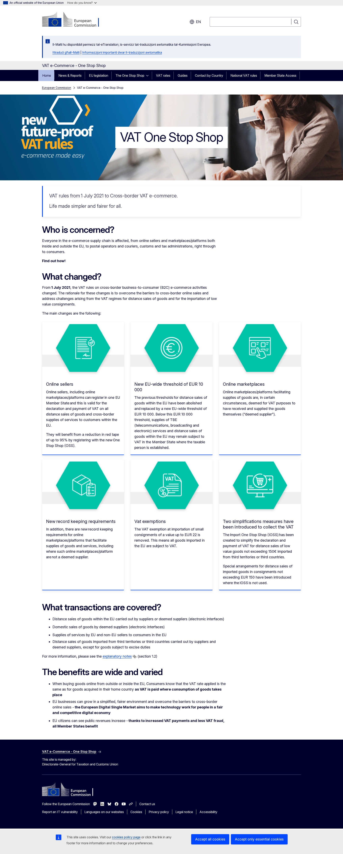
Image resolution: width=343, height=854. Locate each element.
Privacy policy (159, 812)
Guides (183, 75)
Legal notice (184, 812)
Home (46, 75)
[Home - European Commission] (74, 20)
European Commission (56, 87)
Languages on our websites (104, 812)
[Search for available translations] (135, 657)
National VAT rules (243, 75)
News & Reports (70, 75)
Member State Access (280, 75)
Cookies (136, 812)
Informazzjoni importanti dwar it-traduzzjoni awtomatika (122, 52)
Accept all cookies (210, 839)
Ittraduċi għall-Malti (66, 52)
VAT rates (163, 75)
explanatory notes (117, 656)
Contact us (147, 804)
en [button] (198, 22)
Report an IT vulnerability (60, 812)
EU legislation (98, 75)
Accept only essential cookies (259, 839)
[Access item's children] (148, 75)
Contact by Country (209, 75)
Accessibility (208, 812)
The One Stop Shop (130, 75)
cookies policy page (126, 837)
